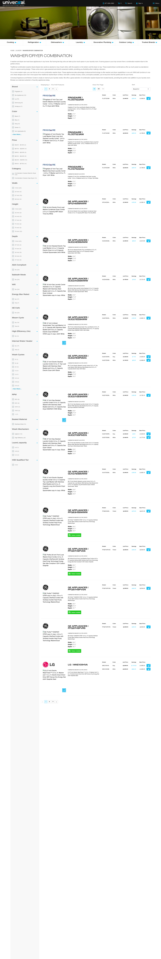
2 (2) (16, 464)
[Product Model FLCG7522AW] (54, 179)
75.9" (72, 336)
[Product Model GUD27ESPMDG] (54, 372)
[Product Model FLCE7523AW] (54, 144)
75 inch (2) (18, 227)
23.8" (72, 256)
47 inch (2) (18, 220)
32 (99, 89)
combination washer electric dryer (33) (25, 173)
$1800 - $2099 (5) (20, 152)
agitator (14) (18, 434)
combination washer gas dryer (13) (26, 178)
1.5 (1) (16, 370)
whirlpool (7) (18, 106)
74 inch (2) (18, 224)
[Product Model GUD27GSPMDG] (54, 449)
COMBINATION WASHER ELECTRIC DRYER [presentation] (77, 104)
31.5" (72, 118)
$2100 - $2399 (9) (20, 156)
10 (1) (16, 359)
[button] (25, 91)
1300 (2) (17, 410)
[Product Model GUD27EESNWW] (54, 333)
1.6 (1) (16, 374)
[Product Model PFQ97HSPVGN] (54, 603)
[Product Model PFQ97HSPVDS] (54, 565)
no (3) (17, 336)
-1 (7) (16, 414)
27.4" (72, 260)
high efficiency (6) (20, 437)
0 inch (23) (18, 188)
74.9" (72, 258)
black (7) (17, 116)
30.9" (72, 338)
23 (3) (17, 367)
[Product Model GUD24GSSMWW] (54, 295)
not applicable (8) (20, 131)
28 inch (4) (18, 199)
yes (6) (17, 326)
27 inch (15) (18, 195)
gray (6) (17, 123)
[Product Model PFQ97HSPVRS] (54, 642)
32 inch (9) (18, 252)
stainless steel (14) (20, 424)
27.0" (72, 114)
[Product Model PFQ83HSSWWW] (54, 526)
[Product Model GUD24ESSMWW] (54, 256)
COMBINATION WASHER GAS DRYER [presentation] (76, 174)
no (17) (17, 299)
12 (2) (16, 363)
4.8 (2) (17, 451)
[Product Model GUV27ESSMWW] (54, 488)
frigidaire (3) (18, 91)
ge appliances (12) (20, 95)
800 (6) (17, 399)
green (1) (17, 127)
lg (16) (17, 99)
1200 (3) (17, 407)
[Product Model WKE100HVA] (54, 681)
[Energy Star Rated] (64, 343)
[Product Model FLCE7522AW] (54, 110)
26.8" (72, 333)
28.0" (72, 526)
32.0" (72, 531)
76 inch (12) (18, 231)
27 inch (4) (18, 245)
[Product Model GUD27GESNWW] (54, 410)
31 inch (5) (18, 248)
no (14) (17, 322)
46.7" (72, 529)
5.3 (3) (17, 455)
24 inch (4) (18, 191)
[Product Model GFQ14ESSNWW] (54, 217)
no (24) (17, 269)
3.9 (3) (17, 385)
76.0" (72, 116)
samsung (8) (19, 102)
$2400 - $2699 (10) (21, 160)
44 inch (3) (18, 216)
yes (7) (17, 303)
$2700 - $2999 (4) (21, 148)
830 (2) (17, 403)
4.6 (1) (17, 447)
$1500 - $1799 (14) (21, 163)
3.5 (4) (17, 378)
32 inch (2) (18, 212)
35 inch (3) (18, 256)
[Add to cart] (148, 98)
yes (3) (17, 349)
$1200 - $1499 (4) (20, 145)
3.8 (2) (17, 382)
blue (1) (17, 120)
